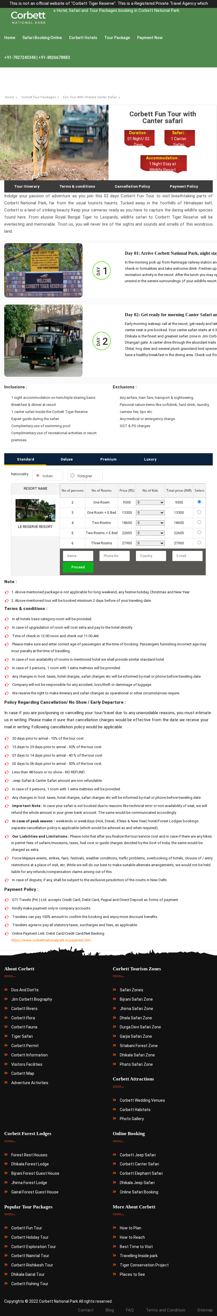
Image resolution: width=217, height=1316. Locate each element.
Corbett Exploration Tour (33, 1246)
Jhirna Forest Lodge (29, 1182)
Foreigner (84, 476)
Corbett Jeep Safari (138, 1155)
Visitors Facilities (26, 1064)
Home (9, 37)
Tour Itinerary (27, 186)
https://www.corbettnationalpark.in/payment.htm (51, 940)
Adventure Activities (29, 1082)
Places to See (132, 1274)
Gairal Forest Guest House (34, 1192)
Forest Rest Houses (29, 1155)
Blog (110, 1310)
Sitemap (205, 1310)
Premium (108, 459)
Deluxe (67, 459)
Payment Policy (184, 186)
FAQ (130, 1310)
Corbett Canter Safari (139, 1164)
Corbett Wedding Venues (142, 1100)
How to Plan (130, 1228)
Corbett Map (22, 1073)
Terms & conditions (77, 186)
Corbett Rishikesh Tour (32, 1265)
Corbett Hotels (83, 37)
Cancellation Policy (132, 186)
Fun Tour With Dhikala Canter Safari (90, 97)
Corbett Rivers (24, 1008)
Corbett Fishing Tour (29, 1283)
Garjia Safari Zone (136, 1036)
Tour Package (117, 37)
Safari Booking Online (42, 37)
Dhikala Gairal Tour (28, 1274)
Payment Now (149, 37)
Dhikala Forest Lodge (30, 1164)
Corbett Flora (23, 1018)
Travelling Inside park (139, 1255)
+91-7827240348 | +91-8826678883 (37, 57)
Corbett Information (29, 1055)
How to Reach (132, 1237)
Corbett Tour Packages (38, 97)
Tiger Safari (22, 1036)
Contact (86, 1310)
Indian (48, 476)
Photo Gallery (132, 1118)
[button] (18, 515)
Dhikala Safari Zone (137, 1055)
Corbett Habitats (135, 1109)
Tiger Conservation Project (144, 1265)
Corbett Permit (25, 1045)
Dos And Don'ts (25, 990)
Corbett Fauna (24, 1027)
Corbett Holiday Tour (30, 1237)
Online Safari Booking (139, 1192)
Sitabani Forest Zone (139, 1045)
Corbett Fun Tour (26, 1228)
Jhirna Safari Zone (136, 1008)
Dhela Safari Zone (136, 1018)
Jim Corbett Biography (31, 999)
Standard (25, 459)
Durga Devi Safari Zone (140, 1027)
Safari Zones (131, 990)
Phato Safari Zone (136, 1064)
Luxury (150, 459)
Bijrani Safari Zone (136, 999)
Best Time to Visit (136, 1246)
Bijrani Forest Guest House (35, 1173)
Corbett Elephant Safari (141, 1173)
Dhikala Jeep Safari (137, 1182)
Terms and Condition (165, 1310)
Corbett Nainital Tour (30, 1255)
